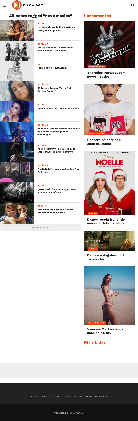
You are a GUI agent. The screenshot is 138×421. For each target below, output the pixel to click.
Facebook (101, 396)
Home (34, 396)
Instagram (85, 396)
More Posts (40, 227)
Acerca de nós (50, 396)
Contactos (69, 396)
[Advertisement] (69, 370)
